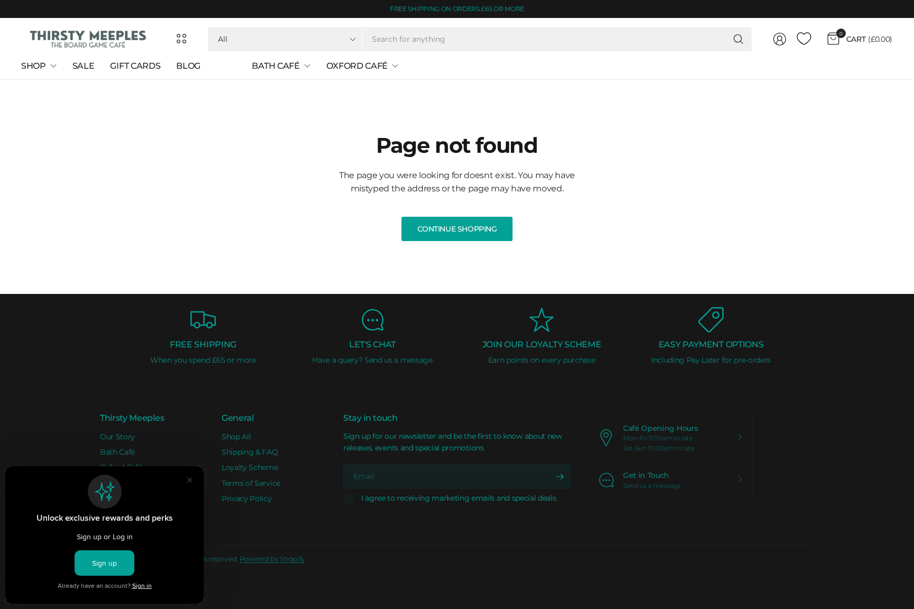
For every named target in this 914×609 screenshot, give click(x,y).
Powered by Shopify (272, 559)
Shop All (236, 436)
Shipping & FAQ (250, 452)
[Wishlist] (804, 39)
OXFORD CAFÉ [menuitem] (357, 66)
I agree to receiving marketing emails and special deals (458, 498)
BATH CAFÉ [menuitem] (275, 66)
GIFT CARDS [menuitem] (135, 66)
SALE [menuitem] (83, 66)
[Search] (738, 39)
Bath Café (117, 452)
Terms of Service (251, 483)
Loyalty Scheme (250, 467)
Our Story (117, 436)
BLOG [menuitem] (188, 66)
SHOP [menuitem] (33, 66)
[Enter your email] (560, 476)
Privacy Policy (247, 498)
